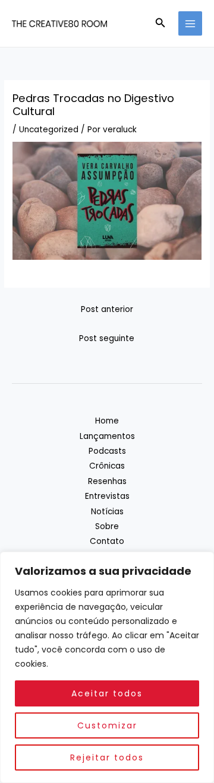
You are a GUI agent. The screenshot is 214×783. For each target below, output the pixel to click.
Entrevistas (107, 496)
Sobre (107, 526)
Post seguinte (106, 338)
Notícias (107, 511)
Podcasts (107, 451)
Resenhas (107, 481)
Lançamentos (107, 436)
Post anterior (107, 309)
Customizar (107, 725)
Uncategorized (48, 129)
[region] (107, 667)
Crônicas (107, 466)
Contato (107, 541)
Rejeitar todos (107, 757)
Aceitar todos (107, 693)
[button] (160, 23)
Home (107, 420)
